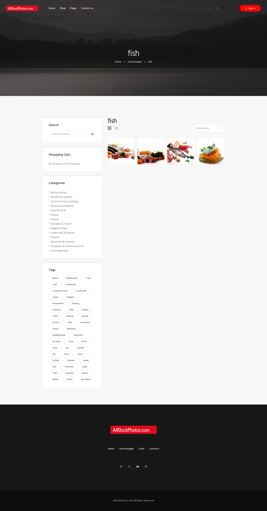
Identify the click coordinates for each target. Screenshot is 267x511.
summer (71, 360)
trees (55, 373)
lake (70, 322)
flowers (85, 310)
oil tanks (56, 341)
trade (84, 366)
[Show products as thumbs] (109, 128)
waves (85, 373)
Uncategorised (59, 250)
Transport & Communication (67, 246)
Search (91, 134)
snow (66, 354)
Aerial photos (59, 192)
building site (72, 278)
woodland (85, 379)
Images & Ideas (59, 228)
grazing (69, 316)
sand (55, 347)
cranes (55, 297)
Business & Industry (62, 206)
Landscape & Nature (63, 233)
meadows (71, 328)
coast (88, 278)
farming (75, 303)
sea (67, 347)
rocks (84, 341)
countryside (81, 291)
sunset (86, 360)
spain (79, 354)
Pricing (207, 8)
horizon (56, 322)
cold (55, 284)
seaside (80, 347)
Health (55, 219)
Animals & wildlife (61, 197)
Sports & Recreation (63, 241)
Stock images (135, 62)
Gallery (55, 215)
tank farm (69, 366)
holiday (85, 316)
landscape (85, 322)
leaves (56, 328)
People (55, 237)
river (71, 341)
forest (55, 316)
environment (58, 303)
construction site (60, 291)
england (70, 297)
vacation (70, 373)
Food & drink (58, 210)
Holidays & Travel (61, 224)
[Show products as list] (116, 128)
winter (55, 379)
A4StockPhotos (122, 501)
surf (54, 366)
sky (54, 354)
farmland (57, 310)
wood (69, 379)
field (71, 310)
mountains (78, 335)
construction (70, 284)
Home (118, 61)
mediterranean (59, 335)
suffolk (56, 360)
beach (55, 278)
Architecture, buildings (64, 201)
